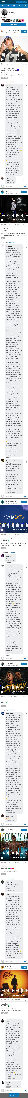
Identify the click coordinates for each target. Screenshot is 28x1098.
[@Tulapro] (8, 20)
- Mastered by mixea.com (9, 871)
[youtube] (13, 868)
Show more (11, 82)
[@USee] (5, 20)
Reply (13, 174)
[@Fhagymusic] (19, 20)
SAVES (10, 64)
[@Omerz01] (14, 20)
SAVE (10, 696)
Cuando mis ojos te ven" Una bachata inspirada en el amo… (13, 74)
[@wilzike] (3, 20)
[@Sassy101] (22, 20)
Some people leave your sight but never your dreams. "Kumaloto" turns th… (13, 544)
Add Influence (13, 25)
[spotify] (8, 540)
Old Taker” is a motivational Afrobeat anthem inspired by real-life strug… (13, 1009)
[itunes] (11, 868)
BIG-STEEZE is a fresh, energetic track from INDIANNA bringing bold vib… (13, 234)
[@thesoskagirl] (17, 20)
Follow (24, 31)
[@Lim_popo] (11, 20)
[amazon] (18, 70)
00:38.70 (8, 1086)
